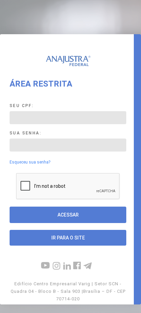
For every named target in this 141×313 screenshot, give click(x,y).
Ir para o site (68, 237)
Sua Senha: (25, 133)
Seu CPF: (22, 106)
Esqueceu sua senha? (30, 162)
